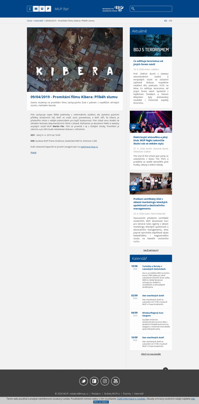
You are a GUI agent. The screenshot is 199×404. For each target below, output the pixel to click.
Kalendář (38, 20)
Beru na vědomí (101, 402)
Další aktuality (151, 250)
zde (193, 398)
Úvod (29, 20)
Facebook (94, 381)
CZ (165, 20)
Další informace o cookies (131, 398)
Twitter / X (83, 381)
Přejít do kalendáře (151, 354)
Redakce (96, 393)
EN (170, 20)
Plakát (33, 152)
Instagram (105, 381)
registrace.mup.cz (89, 146)
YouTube (115, 381)
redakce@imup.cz (79, 393)
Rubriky (127, 393)
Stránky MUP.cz (112, 393)
